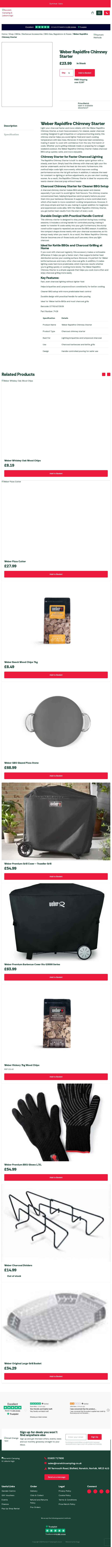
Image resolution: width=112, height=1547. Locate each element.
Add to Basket (84, 73)
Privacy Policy (64, 1487)
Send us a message (56, 1473)
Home (4, 34)
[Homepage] (10, 13)
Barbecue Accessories (32, 34)
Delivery (33, 1487)
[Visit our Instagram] (94, 1488)
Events (5, 1496)
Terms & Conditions (67, 1496)
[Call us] (105, 13)
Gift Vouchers (8, 1492)
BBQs (17, 34)
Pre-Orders (35, 1503)
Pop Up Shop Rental (11, 1505)
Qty (63, 72)
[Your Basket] (91, 13)
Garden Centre (8, 1487)
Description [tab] (10, 125)
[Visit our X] (106, 1488)
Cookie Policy (64, 1492)
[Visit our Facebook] (88, 1488)
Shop (11, 34)
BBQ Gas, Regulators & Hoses (57, 34)
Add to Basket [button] (55, 478)
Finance (5, 1500)
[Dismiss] (106, 3)
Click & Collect (36, 1492)
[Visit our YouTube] (100, 1488)
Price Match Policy (66, 1500)
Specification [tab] (11, 134)
